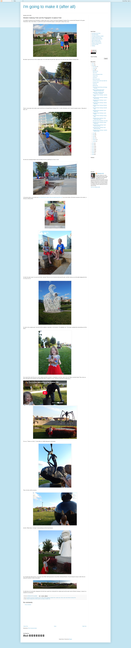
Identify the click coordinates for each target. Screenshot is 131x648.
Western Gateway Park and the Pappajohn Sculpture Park (98, 90)
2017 (93, 63)
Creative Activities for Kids (96, 37)
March (94, 137)
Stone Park (95, 72)
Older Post (84, 626)
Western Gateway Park (72, 597)
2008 (93, 154)
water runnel (65, 597)
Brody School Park (96, 79)
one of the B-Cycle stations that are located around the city (50, 197)
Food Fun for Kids (95, 44)
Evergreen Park (96, 82)
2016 (93, 65)
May (94, 134)
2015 (93, 143)
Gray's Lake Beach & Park (97, 74)
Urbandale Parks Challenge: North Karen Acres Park (99, 128)
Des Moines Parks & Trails (39, 597)
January (94, 141)
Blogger (70, 639)
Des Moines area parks (30, 597)
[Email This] (41, 596)
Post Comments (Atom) (32, 628)
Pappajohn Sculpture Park (51, 597)
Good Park (95, 77)
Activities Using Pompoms (96, 43)
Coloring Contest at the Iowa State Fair (100, 80)
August (94, 68)
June (94, 133)
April (94, 136)
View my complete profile (95, 187)
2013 (93, 146)
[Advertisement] (55, 615)
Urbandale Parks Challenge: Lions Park (100, 120)
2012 (93, 147)
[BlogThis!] (43, 596)
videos (62, 597)
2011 (93, 149)
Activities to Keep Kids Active (97, 38)
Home (55, 626)
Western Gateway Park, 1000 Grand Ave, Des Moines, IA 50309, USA (38, 598)
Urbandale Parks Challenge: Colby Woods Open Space (99, 119)
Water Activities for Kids (96, 40)
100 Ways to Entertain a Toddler (98, 36)
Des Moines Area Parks (96, 33)
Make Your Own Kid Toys (96, 41)
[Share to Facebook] (45, 596)
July (94, 69)
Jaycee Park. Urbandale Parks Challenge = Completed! (98, 93)
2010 (93, 151)
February (94, 139)
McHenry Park (95, 71)
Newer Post (26, 626)
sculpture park (58, 597)
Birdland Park (95, 85)
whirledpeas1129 (100, 173)
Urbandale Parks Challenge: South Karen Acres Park (99, 125)
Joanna (45, 597)
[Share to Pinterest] (47, 596)
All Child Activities (95, 34)
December (95, 66)
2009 (93, 152)
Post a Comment (28, 604)
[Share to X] (44, 596)
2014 (93, 144)
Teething (93, 45)
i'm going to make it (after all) (49, 6)
